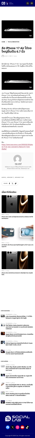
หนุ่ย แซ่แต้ (18, 164)
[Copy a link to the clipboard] (15, 183)
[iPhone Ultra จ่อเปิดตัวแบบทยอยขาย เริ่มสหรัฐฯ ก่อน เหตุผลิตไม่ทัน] (17, 260)
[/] (31, 3)
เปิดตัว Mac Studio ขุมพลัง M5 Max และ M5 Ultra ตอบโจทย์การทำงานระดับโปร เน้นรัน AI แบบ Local (18, 368)
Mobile (3, 214)
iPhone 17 (11, 177)
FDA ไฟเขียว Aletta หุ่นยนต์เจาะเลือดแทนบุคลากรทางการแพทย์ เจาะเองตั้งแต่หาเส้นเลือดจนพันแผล (19, 327)
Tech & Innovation (13, 42)
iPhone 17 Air (20, 177)
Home (3, 42)
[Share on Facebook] (9, 183)
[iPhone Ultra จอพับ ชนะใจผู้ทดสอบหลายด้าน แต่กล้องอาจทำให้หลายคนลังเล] (17, 204)
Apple (4, 177)
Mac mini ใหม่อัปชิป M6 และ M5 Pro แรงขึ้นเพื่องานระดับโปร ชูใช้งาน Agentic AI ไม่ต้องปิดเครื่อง (19, 386)
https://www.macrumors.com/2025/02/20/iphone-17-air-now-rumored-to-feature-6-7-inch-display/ (17, 147)
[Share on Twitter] (12, 183)
